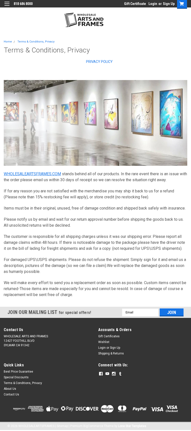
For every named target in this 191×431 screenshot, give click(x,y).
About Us (10, 388)
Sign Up (169, 4)
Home (8, 41)
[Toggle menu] (7, 7)
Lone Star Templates (132, 426)
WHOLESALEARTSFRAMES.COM (32, 174)
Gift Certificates (109, 336)
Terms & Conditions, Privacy (35, 41)
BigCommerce (93, 426)
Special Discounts (16, 377)
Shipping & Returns (111, 353)
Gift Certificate (135, 4)
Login (152, 4)
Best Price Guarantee (18, 371)
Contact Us (11, 394)
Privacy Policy (99, 62)
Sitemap (62, 426)
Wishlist (103, 342)
